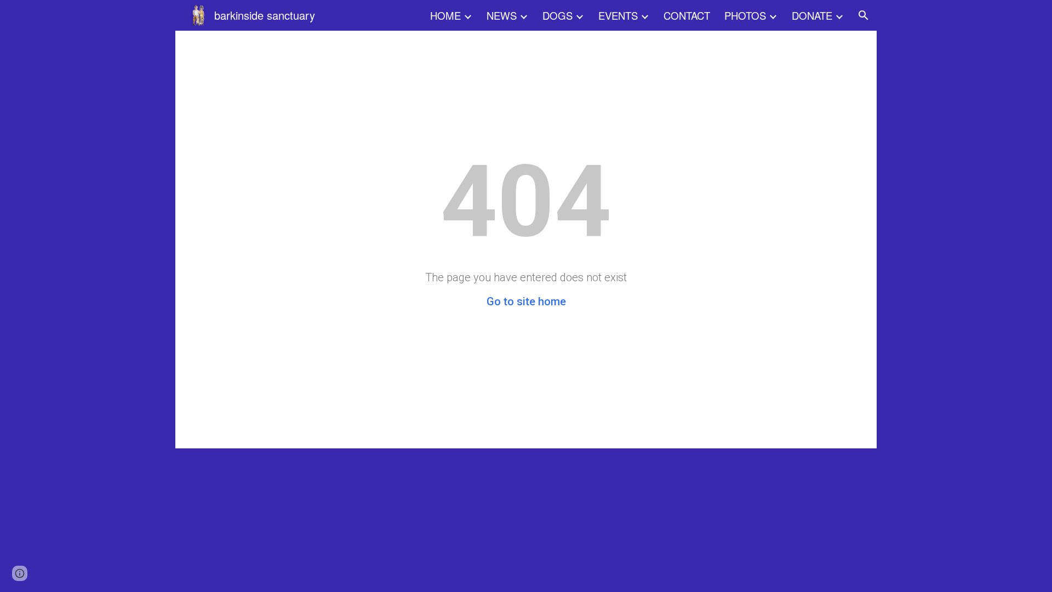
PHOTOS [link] (745, 15)
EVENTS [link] (618, 15)
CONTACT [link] (687, 15)
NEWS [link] (502, 15)
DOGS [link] (557, 15)
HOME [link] (445, 15)
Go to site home (526, 301)
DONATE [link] (812, 15)
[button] (863, 15)
